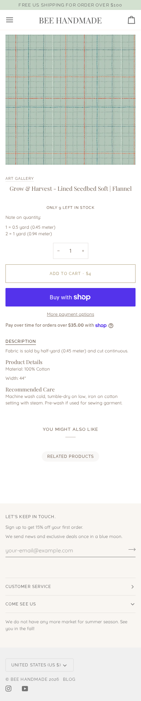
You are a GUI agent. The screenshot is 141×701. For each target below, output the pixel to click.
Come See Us (20, 604)
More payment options (70, 314)
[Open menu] (15, 20)
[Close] (126, 638)
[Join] (119, 671)
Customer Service (28, 586)
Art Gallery (19, 178)
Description (20, 341)
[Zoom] (18, 152)
